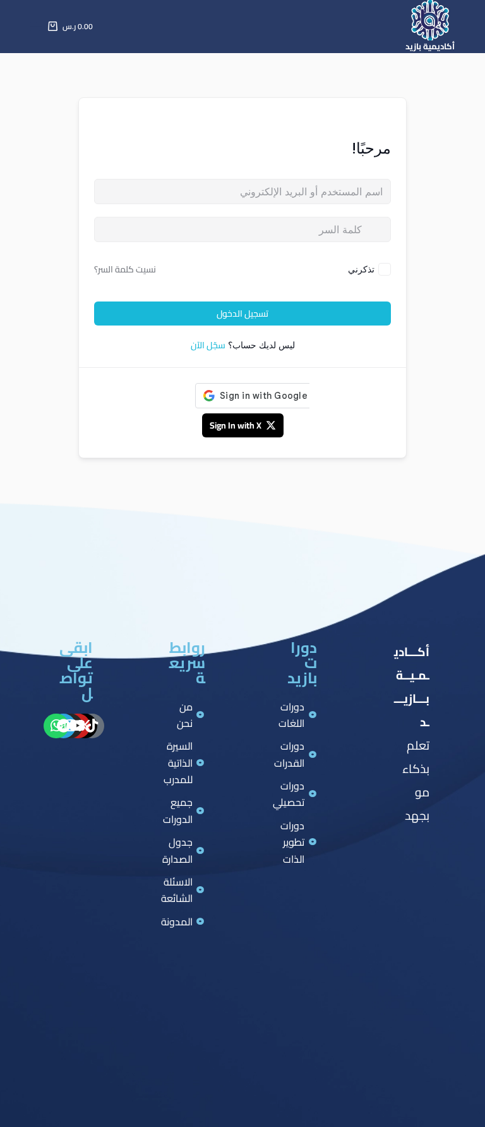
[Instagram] (70, 726)
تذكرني (361, 269)
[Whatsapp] (56, 726)
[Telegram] (63, 726)
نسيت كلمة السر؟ (125, 269)
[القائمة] (36, 26)
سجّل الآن (208, 345)
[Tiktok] (92, 726)
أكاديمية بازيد (430, 46)
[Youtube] (77, 726)
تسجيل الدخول (242, 313)
